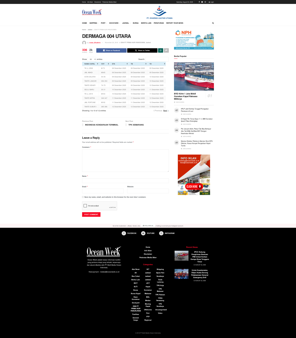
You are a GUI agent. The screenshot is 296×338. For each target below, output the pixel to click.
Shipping (93, 23)
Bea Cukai (136, 276)
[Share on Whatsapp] (160, 50)
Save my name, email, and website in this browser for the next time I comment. (115, 197)
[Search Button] (213, 23)
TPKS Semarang (160, 299)
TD (151, 64)
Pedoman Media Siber (109, 2)
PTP (148, 316)
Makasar (148, 293)
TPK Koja (160, 285)
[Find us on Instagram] (205, 2)
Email (85, 186)
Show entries (92, 59)
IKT (148, 269)
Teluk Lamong (160, 280)
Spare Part (160, 273)
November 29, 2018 (111, 42)
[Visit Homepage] (92, 12)
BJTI (135, 286)
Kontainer (148, 290)
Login (212, 2)
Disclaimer (97, 2)
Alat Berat (136, 269)
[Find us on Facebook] (199, 2)
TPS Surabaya (160, 305)
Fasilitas (135, 314)
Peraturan (159, 23)
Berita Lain (146, 23)
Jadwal (125, 23)
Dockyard (113, 23)
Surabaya (160, 276)
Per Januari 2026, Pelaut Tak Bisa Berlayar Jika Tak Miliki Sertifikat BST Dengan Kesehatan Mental (196, 131)
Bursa (136, 23)
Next (165, 110)
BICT (136, 283)
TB (132, 64)
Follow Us (148, 225)
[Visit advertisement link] (159, 12)
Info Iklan (90, 2)
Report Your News (174, 23)
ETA (113, 64)
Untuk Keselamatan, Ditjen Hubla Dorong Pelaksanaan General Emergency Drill (199, 274)
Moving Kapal (148, 305)
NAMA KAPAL (89, 64)
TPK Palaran (160, 294)
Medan (148, 300)
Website (130, 186)
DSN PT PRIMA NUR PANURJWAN (105, 29)
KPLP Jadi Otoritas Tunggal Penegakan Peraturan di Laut (195, 110)
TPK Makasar (160, 290)
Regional (147, 320)
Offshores (148, 309)
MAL (148, 297)
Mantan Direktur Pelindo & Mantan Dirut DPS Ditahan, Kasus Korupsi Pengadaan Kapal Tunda (196, 143)
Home (84, 2)
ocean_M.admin (95, 42)
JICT (148, 283)
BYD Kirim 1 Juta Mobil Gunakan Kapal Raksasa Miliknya (185, 96)
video (160, 313)
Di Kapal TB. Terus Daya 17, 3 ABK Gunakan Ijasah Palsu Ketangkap (197, 120)
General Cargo (136, 319)
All (136, 273)
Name (85, 176)
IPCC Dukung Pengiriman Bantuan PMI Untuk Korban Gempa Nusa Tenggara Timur (200, 257)
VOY (102, 64)
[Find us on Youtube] (202, 2)
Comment (86, 147)
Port (103, 23)
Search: (141, 59)
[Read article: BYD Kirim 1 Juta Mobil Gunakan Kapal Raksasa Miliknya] (194, 76)
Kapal (148, 286)
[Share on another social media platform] (166, 50)
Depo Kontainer (136, 298)
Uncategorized (161, 309)
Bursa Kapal (135, 293)
